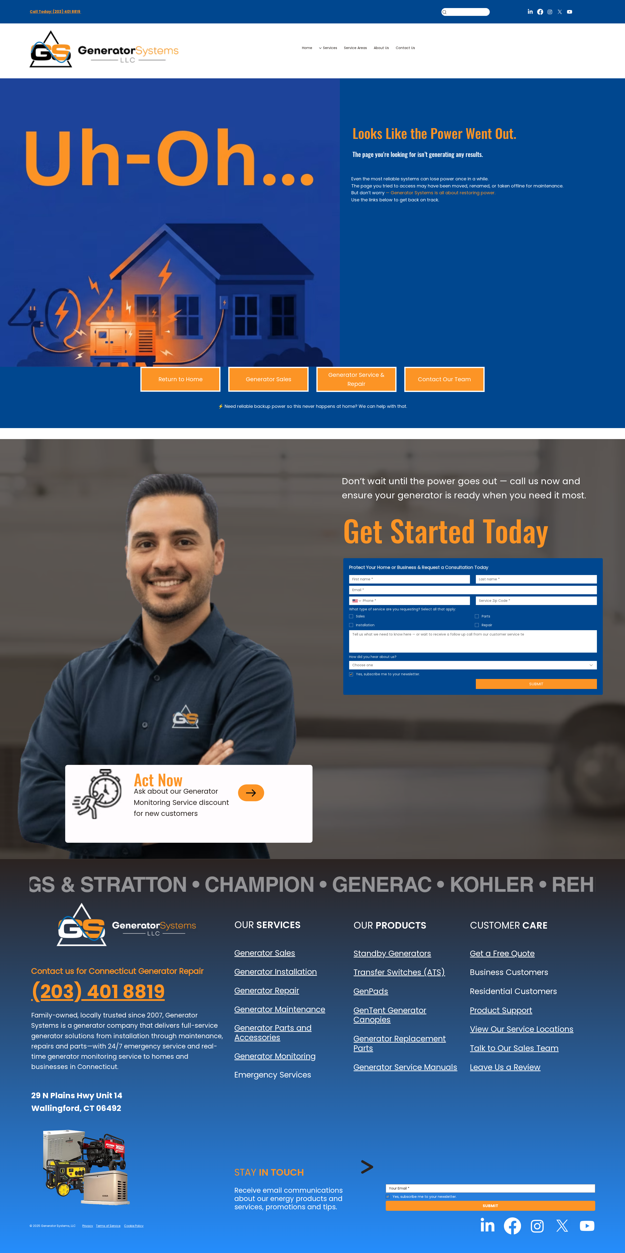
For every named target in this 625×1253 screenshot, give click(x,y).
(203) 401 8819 (98, 992)
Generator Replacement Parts (400, 1043)
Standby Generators (392, 953)
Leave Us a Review (505, 1067)
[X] (560, 12)
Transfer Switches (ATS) (399, 972)
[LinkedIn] (530, 12)
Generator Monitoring (275, 1056)
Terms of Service (108, 1226)
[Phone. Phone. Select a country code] (357, 601)
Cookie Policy (134, 1226)
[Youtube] (570, 12)
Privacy (87, 1226)
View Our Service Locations (521, 1029)
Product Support (501, 1010)
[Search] (465, 12)
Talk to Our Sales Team (514, 1048)
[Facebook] (540, 12)
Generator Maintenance (279, 1009)
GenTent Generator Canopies (390, 1015)
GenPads (371, 991)
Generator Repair (266, 990)
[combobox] (473, 665)
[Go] (251, 792)
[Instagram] (550, 12)
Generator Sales (264, 952)
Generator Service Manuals (405, 1067)
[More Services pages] (320, 48)
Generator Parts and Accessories (273, 1032)
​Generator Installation (275, 971)
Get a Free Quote (502, 953)
